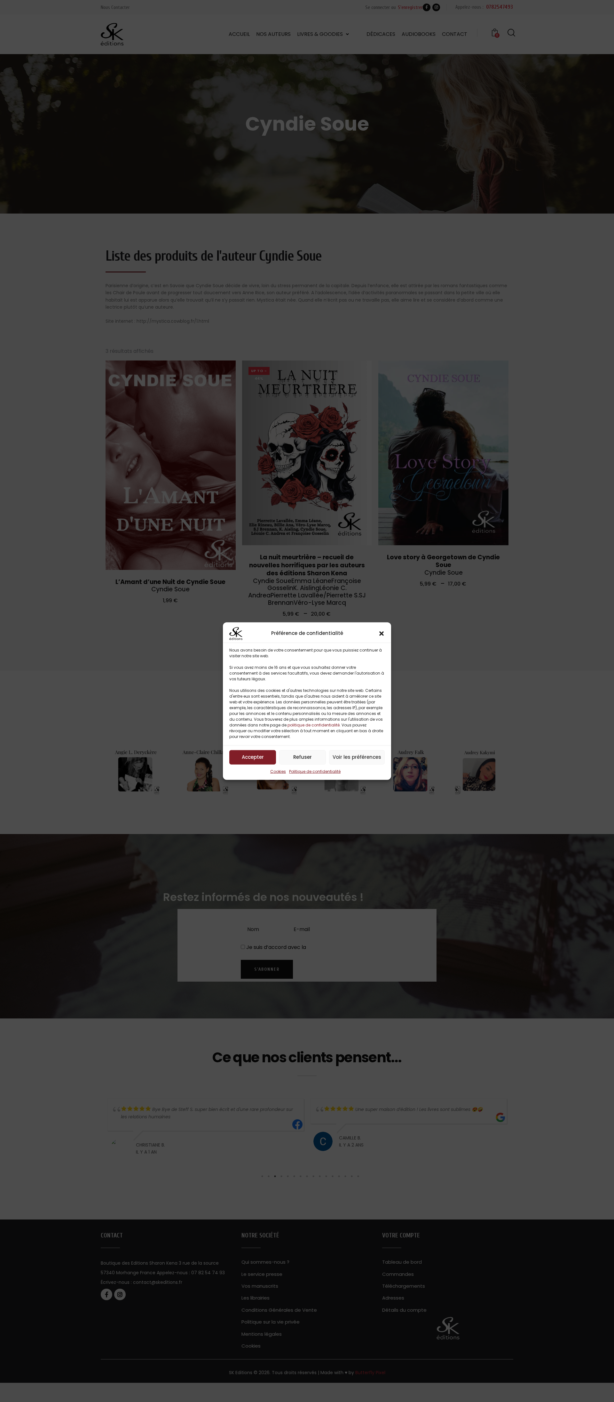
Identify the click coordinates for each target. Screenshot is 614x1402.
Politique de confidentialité (315, 771)
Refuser (302, 757)
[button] (381, 633)
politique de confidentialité (313, 724)
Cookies (278, 771)
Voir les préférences (357, 757)
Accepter (253, 757)
